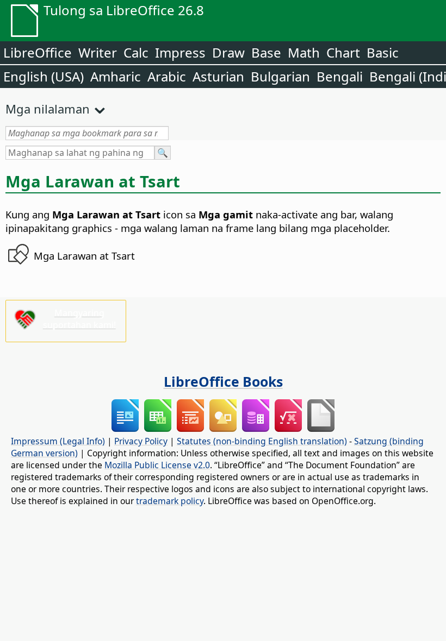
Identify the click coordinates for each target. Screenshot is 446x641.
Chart (343, 52)
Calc (135, 52)
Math (304, 52)
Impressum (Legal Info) (58, 441)
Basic (383, 52)
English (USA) (43, 76)
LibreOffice (37, 52)
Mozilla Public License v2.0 (157, 465)
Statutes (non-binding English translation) (262, 441)
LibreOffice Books (223, 381)
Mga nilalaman (47, 108)
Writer (97, 52)
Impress (180, 52)
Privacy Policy (141, 441)
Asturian (218, 76)
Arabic (166, 76)
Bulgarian (280, 76)
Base (266, 52)
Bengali (340, 76)
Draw (228, 52)
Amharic (115, 76)
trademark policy (169, 501)
